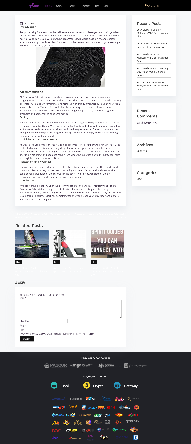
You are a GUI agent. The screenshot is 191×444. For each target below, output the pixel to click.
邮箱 (23, 325)
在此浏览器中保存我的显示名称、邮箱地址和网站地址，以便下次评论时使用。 (59, 333)
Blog (18, 261)
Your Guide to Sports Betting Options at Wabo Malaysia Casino (152, 72)
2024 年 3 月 (143, 150)
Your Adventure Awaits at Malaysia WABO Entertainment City (153, 86)
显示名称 (25, 321)
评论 (23, 298)
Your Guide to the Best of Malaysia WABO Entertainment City (107, 271)
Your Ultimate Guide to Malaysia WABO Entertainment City (31, 271)
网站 (22, 329)
